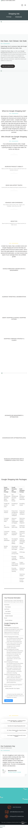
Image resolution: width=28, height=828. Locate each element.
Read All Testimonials (6, 748)
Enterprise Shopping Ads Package (12, 674)
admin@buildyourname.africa (17, 811)
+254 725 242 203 (17, 807)
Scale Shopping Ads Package (11, 661)
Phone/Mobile (7, 613)
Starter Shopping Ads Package (11, 636)
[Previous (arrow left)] (0, 827)
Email (5, 618)
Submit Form (9, 700)
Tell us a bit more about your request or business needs (13, 685)
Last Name (6, 609)
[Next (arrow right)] (1, 827)
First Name (6, 604)
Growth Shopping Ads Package (11, 649)
